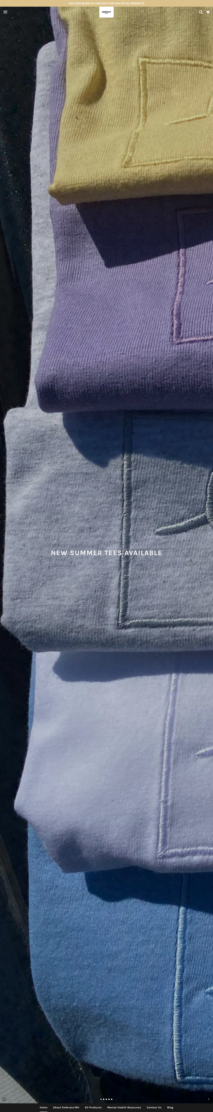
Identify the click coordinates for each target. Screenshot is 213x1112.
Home (43, 1107)
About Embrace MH (66, 1107)
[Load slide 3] (106, 1099)
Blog (170, 1107)
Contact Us (154, 1107)
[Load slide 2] (104, 1099)
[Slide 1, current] (101, 1099)
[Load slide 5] (112, 1099)
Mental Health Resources (124, 1107)
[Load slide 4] (109, 1099)
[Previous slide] (4, 1099)
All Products (93, 1107)
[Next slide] (209, 1099)
